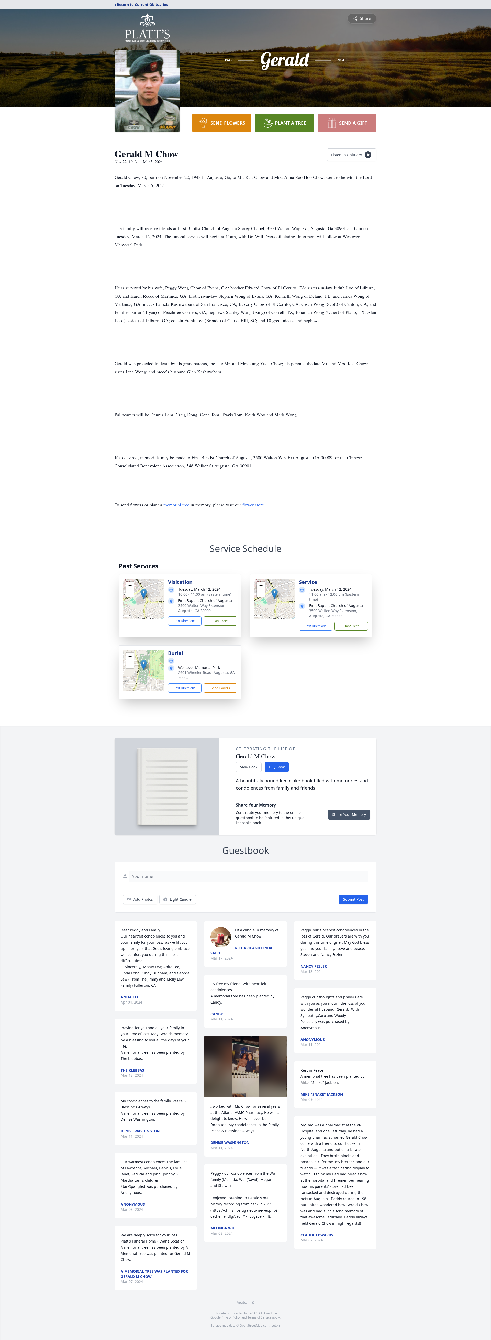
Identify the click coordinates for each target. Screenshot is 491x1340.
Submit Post (353, 899)
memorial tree (176, 505)
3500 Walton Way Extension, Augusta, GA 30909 (202, 608)
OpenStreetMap (251, 1325)
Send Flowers (220, 688)
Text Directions (184, 621)
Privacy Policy (231, 1317)
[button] (143, 594)
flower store (253, 505)
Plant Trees (220, 621)
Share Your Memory (349, 814)
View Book (248, 767)
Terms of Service (259, 1317)
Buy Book (277, 767)
